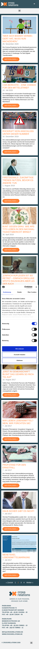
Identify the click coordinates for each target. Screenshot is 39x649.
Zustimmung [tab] (7, 292)
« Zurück (9, 583)
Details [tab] (19, 292)
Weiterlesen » (11, 59)
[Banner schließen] (36, 287)
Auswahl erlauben (19, 354)
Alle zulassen (19, 349)
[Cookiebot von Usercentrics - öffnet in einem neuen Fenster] (24, 287)
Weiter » (29, 583)
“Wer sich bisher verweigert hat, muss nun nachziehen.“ (18, 39)
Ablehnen (20, 360)
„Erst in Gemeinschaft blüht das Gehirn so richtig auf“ (18, 374)
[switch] (34, 329)
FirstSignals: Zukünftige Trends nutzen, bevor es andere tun (18, 180)
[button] (34, 4)
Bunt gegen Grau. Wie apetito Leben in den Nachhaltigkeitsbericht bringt (19, 229)
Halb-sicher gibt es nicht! (18, 511)
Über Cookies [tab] (32, 292)
